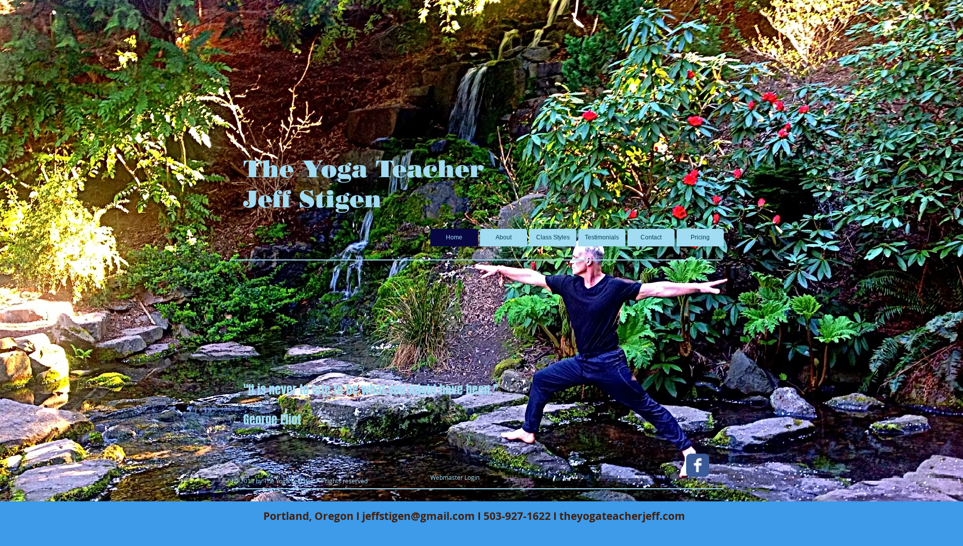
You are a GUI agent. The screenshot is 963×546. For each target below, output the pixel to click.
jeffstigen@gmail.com (418, 516)
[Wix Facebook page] (697, 465)
